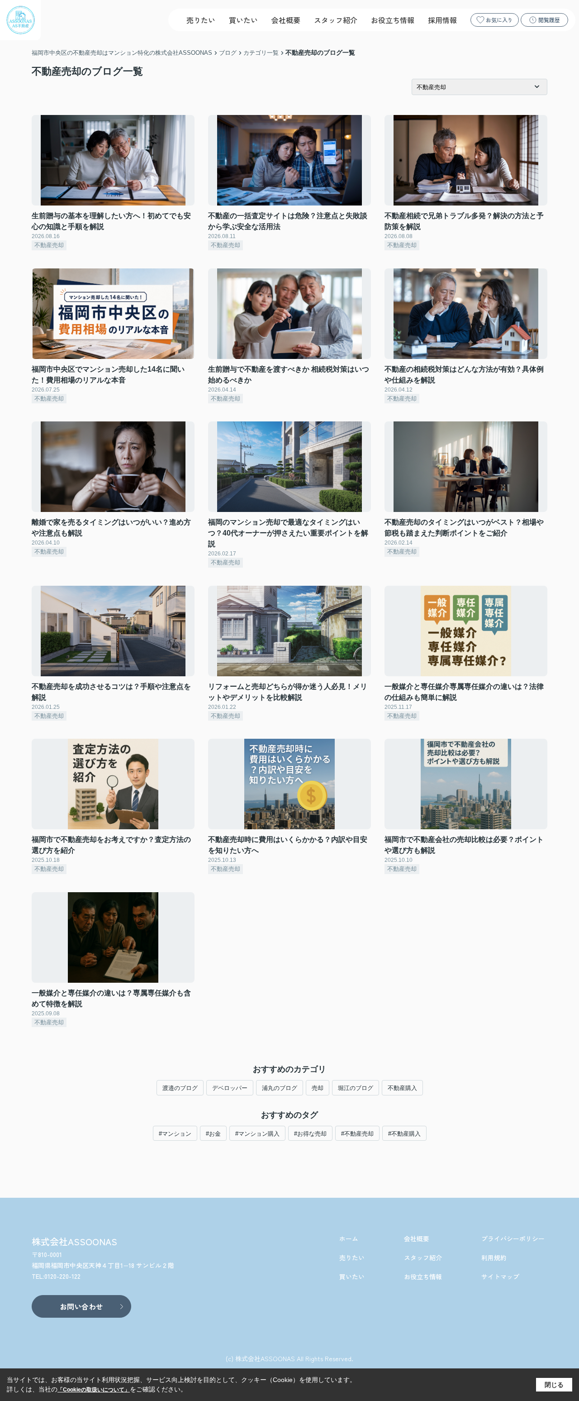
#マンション (175, 1133)
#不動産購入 (404, 1133)
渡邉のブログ (180, 1088)
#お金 (213, 1133)
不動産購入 (402, 1088)
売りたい (200, 19)
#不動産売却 (357, 1133)
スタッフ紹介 (335, 19)
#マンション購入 (257, 1133)
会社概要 (285, 19)
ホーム (348, 1238)
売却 (317, 1088)
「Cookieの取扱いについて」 (93, 1390)
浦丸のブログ (279, 1088)
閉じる (554, 1384)
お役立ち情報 (392, 19)
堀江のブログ (355, 1088)
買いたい (243, 19)
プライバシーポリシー (513, 1238)
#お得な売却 (310, 1133)
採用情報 (442, 19)
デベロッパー (229, 1088)
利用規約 (494, 1257)
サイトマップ (500, 1276)
